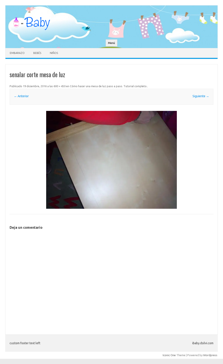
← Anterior (21, 96)
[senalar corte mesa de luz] (111, 160)
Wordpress (210, 355)
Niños (54, 53)
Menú (111, 43)
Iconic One (169, 355)
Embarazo (17, 53)
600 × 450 (60, 86)
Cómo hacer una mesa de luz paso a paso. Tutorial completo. (108, 86)
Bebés (37, 53)
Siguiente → (201, 96)
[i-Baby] (31, 32)
